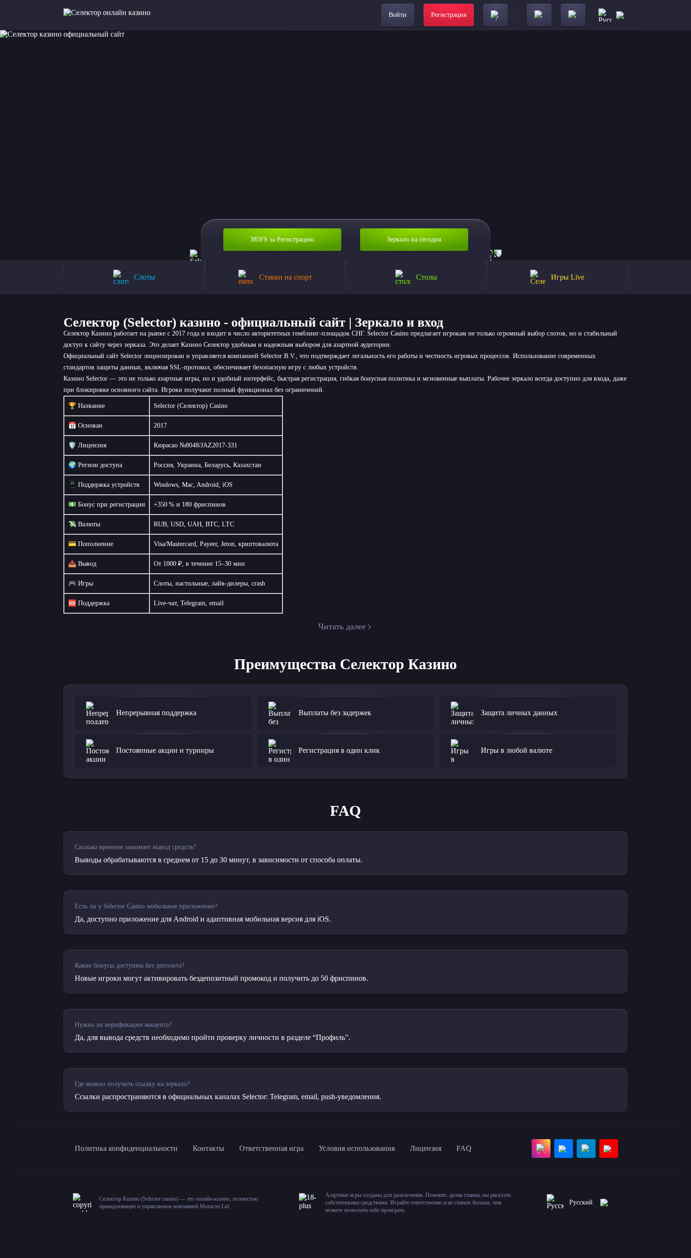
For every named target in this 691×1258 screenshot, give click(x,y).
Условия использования (357, 1148)
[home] (106, 15)
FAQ (463, 1148)
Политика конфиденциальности (126, 1148)
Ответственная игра (271, 1148)
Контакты (208, 1148)
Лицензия (425, 1148)
